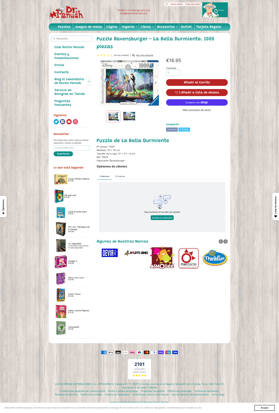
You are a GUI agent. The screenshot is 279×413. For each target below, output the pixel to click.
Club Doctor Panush (69, 47)
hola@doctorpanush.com (133, 13)
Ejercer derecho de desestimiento (190, 394)
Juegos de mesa (88, 27)
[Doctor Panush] (67, 11)
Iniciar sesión (176, 4)
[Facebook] (62, 121)
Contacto (61, 72)
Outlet (186, 27)
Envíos (59, 65)
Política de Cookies (91, 394)
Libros (147, 27)
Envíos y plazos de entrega (123, 391)
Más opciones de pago (197, 109)
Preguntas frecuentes (152, 391)
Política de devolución (206, 391)
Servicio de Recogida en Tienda (69, 92)
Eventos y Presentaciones (66, 56)
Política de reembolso (117, 394)
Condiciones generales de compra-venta (82, 391)
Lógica (111, 27)
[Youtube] (69, 121)
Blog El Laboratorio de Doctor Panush (73, 81)
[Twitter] (56, 121)
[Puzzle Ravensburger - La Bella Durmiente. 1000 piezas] (113, 116)
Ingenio (130, 27)
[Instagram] (75, 121)
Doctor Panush (137, 402)
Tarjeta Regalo (208, 27)
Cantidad (171, 68)
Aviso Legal (218, 394)
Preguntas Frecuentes (62, 103)
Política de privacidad (179, 391)
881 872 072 (143, 10)
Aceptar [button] (265, 408)
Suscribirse (63, 154)
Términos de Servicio (66, 394)
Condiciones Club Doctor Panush (150, 394)
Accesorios (167, 27)
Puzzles (64, 27)
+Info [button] (205, 407)
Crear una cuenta (193, 4)
